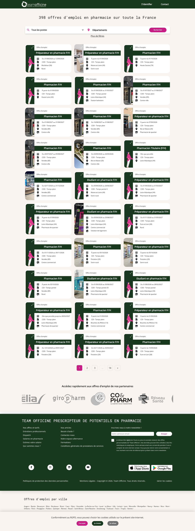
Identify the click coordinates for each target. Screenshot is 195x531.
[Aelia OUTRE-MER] (25, 398)
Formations (66, 442)
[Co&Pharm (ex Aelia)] (116, 398)
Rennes (64, 509)
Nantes (156, 506)
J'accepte (82, 523)
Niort (167, 506)
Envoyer (164, 434)
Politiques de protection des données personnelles (45, 481)
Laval (101, 506)
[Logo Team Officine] (36, 4)
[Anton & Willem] (93, 398)
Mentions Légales (87, 481)
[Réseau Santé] (146, 398)
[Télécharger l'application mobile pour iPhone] (139, 467)
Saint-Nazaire (90, 509)
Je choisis (97, 523)
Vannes (130, 509)
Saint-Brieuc (78, 509)
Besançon (40, 506)
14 (110, 367)
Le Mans (108, 506)
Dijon (73, 506)
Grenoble (79, 506)
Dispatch (27, 435)
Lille (114, 506)
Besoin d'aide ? (67, 431)
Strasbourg (101, 509)
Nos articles (66, 427)
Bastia (33, 506)
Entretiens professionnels (34, 431)
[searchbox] (118, 30)
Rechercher (158, 30)
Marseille (132, 506)
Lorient (119, 506)
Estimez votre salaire (32, 442)
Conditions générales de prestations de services (82, 446)
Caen (67, 506)
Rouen (70, 509)
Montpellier (141, 506)
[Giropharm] (63, 398)
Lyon (125, 506)
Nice (162, 506)
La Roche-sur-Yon (91, 506)
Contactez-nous (68, 435)
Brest (62, 506)
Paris (33, 509)
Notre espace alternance (72, 438)
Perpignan (40, 509)
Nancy (150, 506)
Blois (48, 506)
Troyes (123, 509)
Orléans (27, 509)
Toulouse (110, 509)
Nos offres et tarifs (31, 427)
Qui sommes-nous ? (31, 446)
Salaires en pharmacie (33, 438)
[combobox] (115, 30)
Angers (26, 506)
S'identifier (146, 4)
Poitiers (48, 509)
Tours (117, 509)
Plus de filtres (97, 36)
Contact (165, 4)
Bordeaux (54, 506)
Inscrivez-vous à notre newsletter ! (126, 427)
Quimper (56, 509)
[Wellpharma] (173, 398)
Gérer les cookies (164, 481)
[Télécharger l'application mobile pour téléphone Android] (162, 467)
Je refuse (113, 523)
